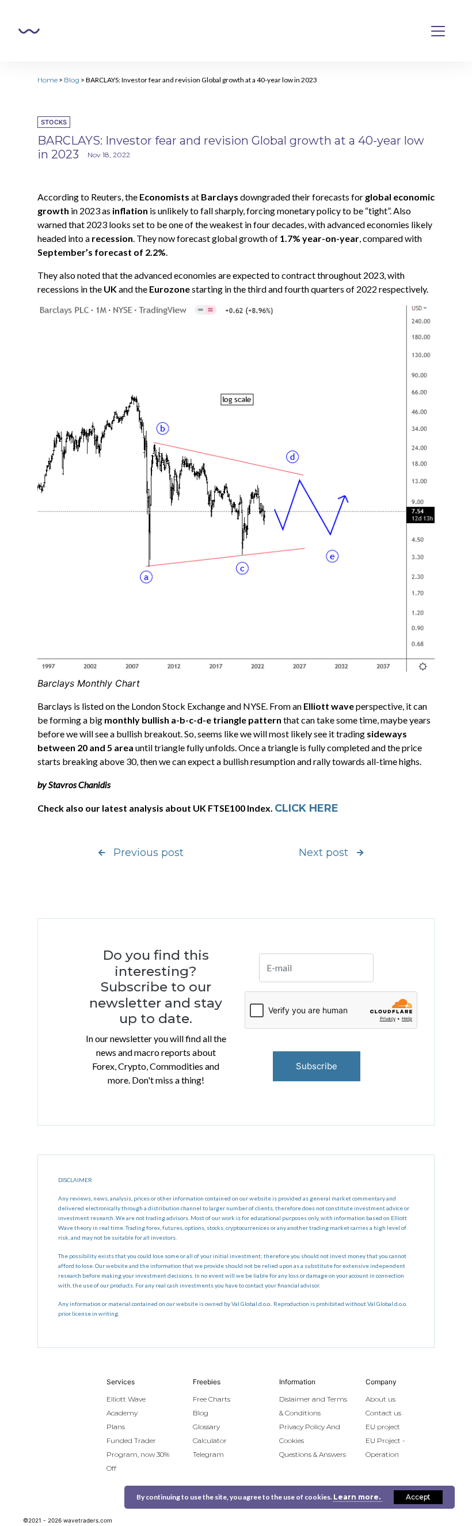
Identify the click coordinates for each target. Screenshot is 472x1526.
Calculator (210, 1440)
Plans (115, 1426)
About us (380, 1399)
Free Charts (211, 1399)
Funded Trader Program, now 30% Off (137, 1454)
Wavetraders (29, 31)
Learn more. (357, 1497)
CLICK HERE (306, 808)
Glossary (206, 1426)
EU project (383, 1426)
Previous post (148, 852)
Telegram (208, 1454)
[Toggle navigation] (438, 31)
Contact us (383, 1412)
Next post (323, 852)
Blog (71, 79)
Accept (418, 1497)
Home (47, 79)
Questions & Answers (312, 1454)
